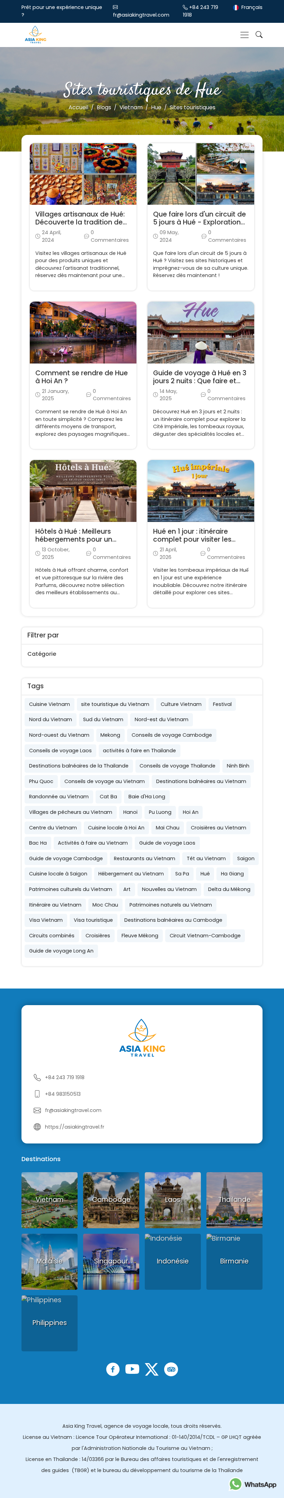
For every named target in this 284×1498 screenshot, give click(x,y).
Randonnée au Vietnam (59, 796)
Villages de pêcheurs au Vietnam (70, 812)
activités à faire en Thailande (139, 750)
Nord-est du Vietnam (161, 719)
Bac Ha (38, 842)
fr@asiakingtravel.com (141, 14)
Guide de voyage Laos (167, 842)
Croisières (98, 935)
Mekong (110, 735)
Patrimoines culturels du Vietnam (70, 889)
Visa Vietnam (46, 920)
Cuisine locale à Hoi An (116, 827)
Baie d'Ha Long (146, 796)
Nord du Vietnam (50, 719)
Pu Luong (160, 812)
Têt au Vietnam (206, 858)
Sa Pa (182, 873)
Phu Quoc (41, 781)
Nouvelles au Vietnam (169, 889)
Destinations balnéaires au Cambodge (173, 920)
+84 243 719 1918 (65, 1077)
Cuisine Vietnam (49, 704)
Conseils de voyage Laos (60, 750)
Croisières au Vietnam (218, 827)
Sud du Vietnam (103, 719)
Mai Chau (167, 827)
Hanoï (130, 812)
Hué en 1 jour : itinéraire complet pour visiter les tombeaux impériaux (192, 539)
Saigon (246, 858)
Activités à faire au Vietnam (93, 842)
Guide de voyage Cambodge (66, 858)
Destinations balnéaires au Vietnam (201, 781)
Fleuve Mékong (140, 935)
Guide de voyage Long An (61, 950)
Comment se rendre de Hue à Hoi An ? (81, 377)
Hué (205, 873)
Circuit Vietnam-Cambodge (205, 935)
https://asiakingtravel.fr (74, 1126)
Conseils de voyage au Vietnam (104, 781)
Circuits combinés (51, 935)
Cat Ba (108, 796)
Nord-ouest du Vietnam (59, 735)
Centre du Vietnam (53, 827)
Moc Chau (105, 904)
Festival (222, 704)
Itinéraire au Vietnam (55, 904)
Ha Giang (232, 873)
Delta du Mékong (229, 889)
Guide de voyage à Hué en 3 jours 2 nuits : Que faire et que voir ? (199, 381)
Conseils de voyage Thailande (177, 765)
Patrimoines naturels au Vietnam (171, 904)
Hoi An (190, 812)
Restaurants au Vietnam (144, 858)
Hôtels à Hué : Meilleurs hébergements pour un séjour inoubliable (73, 539)
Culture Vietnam (181, 704)
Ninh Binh (238, 765)
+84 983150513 (63, 1094)
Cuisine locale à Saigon (58, 873)
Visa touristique (93, 920)
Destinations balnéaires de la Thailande (78, 765)
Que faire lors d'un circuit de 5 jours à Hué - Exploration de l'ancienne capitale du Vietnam (199, 226)
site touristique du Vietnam (115, 704)
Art (127, 889)
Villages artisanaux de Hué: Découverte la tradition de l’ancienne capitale (80, 222)
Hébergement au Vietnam (131, 873)
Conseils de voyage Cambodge (172, 735)
